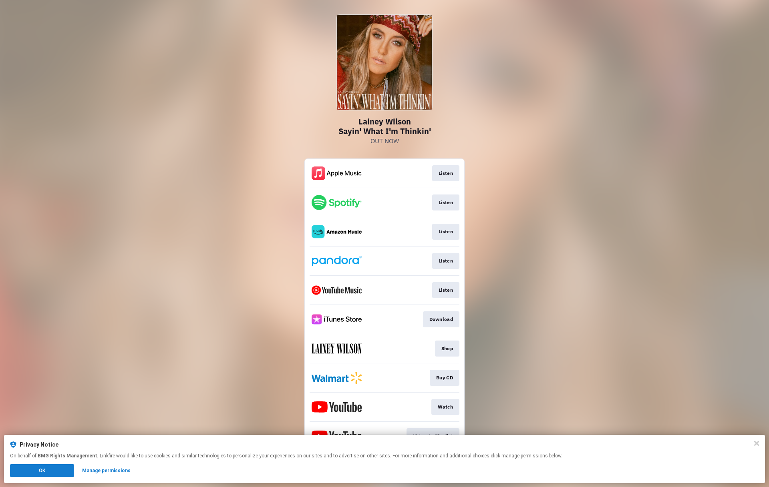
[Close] (756, 443)
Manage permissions (106, 470)
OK (42, 470)
